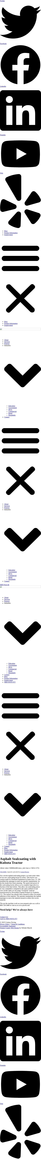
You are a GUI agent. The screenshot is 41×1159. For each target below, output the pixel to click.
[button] (20, 278)
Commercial (12, 411)
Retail (10, 413)
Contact (6, 417)
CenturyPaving (24, 872)
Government (12, 408)
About (6, 340)
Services (7, 342)
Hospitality (12, 415)
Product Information (11, 233)
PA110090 (3, 872)
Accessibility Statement (7, 926)
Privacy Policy (5, 924)
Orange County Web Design (9, 928)
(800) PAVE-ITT (10, 682)
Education (11, 406)
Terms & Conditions (18, 924)
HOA (10, 410)
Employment (8, 235)
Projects (6, 344)
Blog (5, 231)
